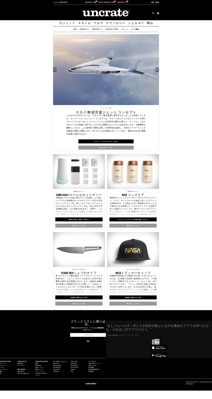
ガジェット (67, 23)
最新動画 (20, 363)
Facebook (57, 367)
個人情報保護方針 (93, 369)
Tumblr (56, 371)
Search (153, 13)
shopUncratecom (107, 2)
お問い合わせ (92, 365)
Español (74, 363)
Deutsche (75, 367)
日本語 (155, 2)
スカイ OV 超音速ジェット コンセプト (106, 112)
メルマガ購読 (135, 29)
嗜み (150, 23)
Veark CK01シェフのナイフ (79, 273)
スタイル (84, 23)
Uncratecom (90, 2)
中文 (72, 371)
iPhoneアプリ (84, 29)
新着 (36, 363)
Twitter (56, 363)
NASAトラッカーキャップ (133, 273)
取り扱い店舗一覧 (23, 373)
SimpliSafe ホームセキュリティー (79, 195)
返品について (39, 367)
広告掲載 (91, 367)
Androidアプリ (97, 29)
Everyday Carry (111, 29)
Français (74, 365)
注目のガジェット (78, 191)
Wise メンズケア (133, 195)
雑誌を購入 (21, 371)
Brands (38, 365)
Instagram (57, 365)
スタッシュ (124, 29)
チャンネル (21, 365)
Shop (75, 29)
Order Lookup (41, 373)
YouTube (56, 369)
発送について (39, 369)
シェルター (136, 23)
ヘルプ (37, 375)
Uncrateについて (94, 363)
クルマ (98, 23)
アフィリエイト (40, 371)
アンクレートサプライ (79, 269)
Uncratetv (122, 2)
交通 (110, 108)
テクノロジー (115, 23)
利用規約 (91, 371)
